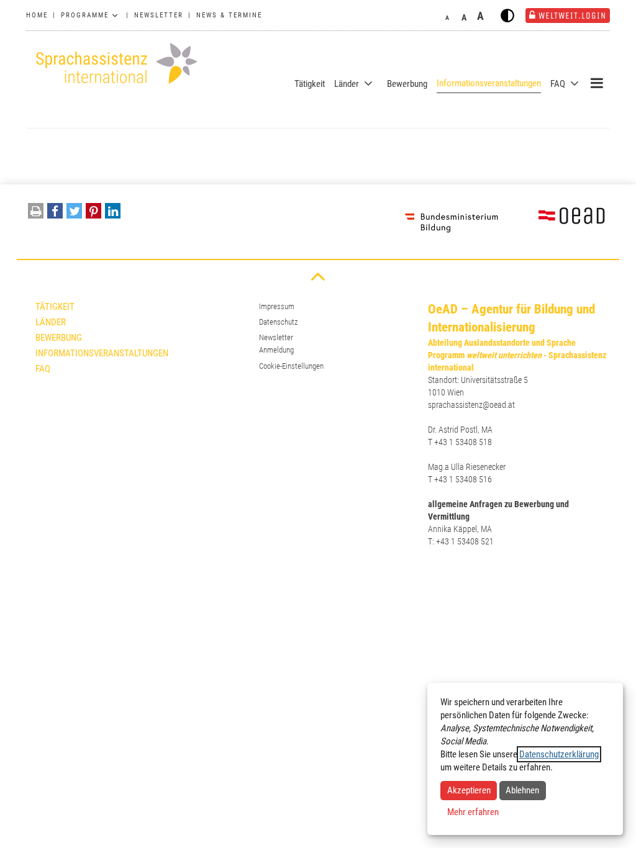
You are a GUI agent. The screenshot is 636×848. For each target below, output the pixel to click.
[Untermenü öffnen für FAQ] (574, 83)
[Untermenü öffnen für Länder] (368, 83)
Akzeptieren (469, 790)
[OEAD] (557, 221)
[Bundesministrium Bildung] (451, 221)
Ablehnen (522, 790)
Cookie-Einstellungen (291, 366)
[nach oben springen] (318, 275)
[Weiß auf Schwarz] (507, 15)
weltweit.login (572, 15)
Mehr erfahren (473, 812)
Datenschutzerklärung (559, 754)
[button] (55, 214)
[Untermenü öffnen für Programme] (115, 15)
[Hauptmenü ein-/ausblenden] (597, 83)
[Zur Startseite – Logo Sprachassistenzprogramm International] (113, 63)
